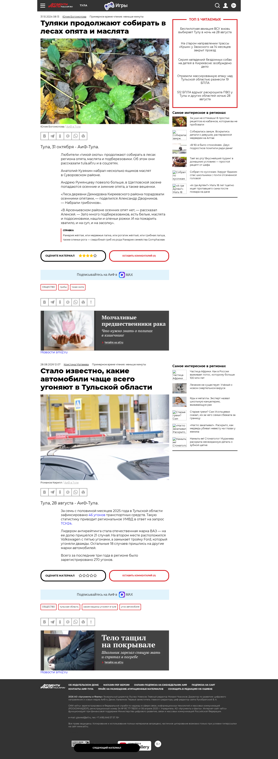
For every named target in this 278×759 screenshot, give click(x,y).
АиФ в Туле (73, 126)
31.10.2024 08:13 (49, 16)
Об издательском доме (83, 685)
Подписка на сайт (203, 685)
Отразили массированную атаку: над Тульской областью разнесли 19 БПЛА (205, 79)
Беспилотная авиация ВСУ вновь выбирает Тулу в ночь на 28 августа (205, 30)
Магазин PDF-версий (116, 685)
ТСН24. (66, 523)
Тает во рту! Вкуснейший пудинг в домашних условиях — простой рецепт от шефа (211, 161)
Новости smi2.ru (54, 352)
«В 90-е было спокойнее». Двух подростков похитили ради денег (211, 146)
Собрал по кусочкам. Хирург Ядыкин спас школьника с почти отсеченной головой (213, 175)
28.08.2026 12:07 (50, 364)
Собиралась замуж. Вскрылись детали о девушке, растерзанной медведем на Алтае (211, 134)
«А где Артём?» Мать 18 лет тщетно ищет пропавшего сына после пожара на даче (212, 188)
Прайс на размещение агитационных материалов (130, 689)
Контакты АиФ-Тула (80, 689)
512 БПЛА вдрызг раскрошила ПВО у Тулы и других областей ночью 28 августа (205, 96)
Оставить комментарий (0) (139, 256)
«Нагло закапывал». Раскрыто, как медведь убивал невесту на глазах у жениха (212, 428)
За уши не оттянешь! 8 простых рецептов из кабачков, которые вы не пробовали (213, 121)
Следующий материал (107, 748)
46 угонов (97, 515)
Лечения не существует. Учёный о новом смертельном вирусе (211, 386)
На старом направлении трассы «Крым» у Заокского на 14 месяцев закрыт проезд (205, 47)
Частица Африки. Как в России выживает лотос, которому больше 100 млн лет (212, 374)
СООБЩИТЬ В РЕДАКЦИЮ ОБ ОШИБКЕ (190, 689)
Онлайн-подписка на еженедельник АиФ (160, 685)
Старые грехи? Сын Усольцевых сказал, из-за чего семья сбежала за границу (212, 415)
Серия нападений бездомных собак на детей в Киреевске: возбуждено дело (205, 63)
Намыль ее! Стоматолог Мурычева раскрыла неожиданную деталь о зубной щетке (212, 442)
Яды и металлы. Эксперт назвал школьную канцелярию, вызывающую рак (210, 401)
